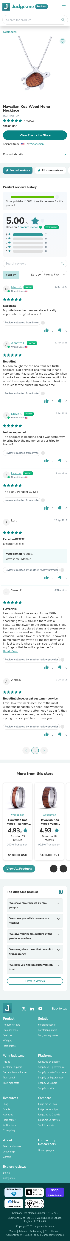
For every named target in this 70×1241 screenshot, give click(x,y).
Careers (7, 1157)
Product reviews (11, 1025)
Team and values (12, 1146)
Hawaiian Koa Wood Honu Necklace (26, 108)
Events (6, 1109)
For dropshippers (46, 1025)
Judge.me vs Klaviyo (49, 1120)
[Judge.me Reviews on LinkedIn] (32, 1008)
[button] (53, 868)
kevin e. (16, 473)
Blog (5, 1104)
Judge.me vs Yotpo (48, 1109)
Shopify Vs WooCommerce (52, 1072)
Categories (9, 1178)
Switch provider (46, 1125)
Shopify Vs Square (47, 1083)
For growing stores (48, 1035)
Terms (13, 1231)
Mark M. (16, 287)
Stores (6, 1173)
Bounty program (46, 1150)
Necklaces (10, 32)
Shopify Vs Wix (46, 1088)
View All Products (19, 869)
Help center (9, 1120)
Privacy (23, 1231)
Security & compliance (15, 1072)
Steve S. (16, 414)
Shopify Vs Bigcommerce (51, 1067)
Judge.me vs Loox (47, 1104)
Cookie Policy (32, 1235)
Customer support (12, 1067)
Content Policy (14, 1235)
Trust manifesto (11, 1083)
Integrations (9, 1046)
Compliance (51, 1231)
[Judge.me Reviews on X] (24, 1008)
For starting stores (47, 1030)
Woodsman (37, 144)
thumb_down (60, 330)
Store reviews (10, 1030)
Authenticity (35, 1231)
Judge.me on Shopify (49, 1062)
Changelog (9, 1130)
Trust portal (9, 1077)
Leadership (9, 1151)
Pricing (6, 1062)
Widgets (7, 1040)
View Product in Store (35, 135)
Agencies (8, 1114)
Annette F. (18, 343)
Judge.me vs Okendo (49, 1114)
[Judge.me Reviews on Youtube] (40, 1008)
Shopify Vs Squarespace (50, 1077)
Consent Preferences (53, 1235)
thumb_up (46, 330)
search (63, 20)
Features (7, 1035)
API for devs (9, 1125)
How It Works (35, 981)
